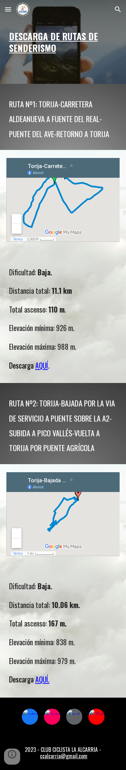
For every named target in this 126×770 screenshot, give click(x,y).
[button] (8, 9)
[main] (63, 42)
